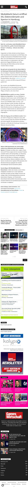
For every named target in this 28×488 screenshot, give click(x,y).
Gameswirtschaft (6, 21)
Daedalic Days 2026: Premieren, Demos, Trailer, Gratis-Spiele (14, 240)
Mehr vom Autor (19, 230)
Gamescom (3, 468)
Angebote (3, 470)
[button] (2, 485)
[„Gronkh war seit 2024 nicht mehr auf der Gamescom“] (21, 384)
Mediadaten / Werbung (15, 484)
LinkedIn (21, 190)
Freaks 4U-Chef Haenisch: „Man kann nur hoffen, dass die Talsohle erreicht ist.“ (21, 223)
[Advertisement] (14, 2)
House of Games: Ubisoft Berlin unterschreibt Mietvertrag (6, 403)
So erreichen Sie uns (6, 484)
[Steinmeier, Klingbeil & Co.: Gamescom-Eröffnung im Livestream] (21, 397)
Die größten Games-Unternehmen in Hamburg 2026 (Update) (23, 240)
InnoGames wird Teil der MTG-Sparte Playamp (14, 251)
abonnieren (17, 188)
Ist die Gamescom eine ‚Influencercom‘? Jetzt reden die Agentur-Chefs (6, 390)
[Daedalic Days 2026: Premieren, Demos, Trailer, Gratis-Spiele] (14, 235)
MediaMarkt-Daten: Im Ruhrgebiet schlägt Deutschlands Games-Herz (5, 240)
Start (1, 10)
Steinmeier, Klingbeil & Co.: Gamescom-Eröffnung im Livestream (21, 403)
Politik (2, 466)
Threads (10, 192)
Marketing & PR (4, 461)
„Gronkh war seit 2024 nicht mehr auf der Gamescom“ (20, 390)
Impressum (4, 482)
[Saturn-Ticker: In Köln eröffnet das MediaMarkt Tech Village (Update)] (23, 247)
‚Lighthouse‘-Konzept (21, 78)
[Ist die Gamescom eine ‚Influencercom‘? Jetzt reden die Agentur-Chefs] (7, 384)
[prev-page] (13, 256)
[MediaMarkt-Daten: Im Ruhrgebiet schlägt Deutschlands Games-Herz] (5, 235)
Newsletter (24, 484)
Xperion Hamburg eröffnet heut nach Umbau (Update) (6, 222)
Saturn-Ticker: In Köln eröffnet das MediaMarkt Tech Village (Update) (22, 252)
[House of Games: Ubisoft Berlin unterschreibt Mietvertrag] (7, 397)
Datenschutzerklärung (12, 482)
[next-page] (15, 256)
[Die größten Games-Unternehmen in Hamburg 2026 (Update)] (23, 235)
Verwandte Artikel (9, 230)
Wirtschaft (6, 10)
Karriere (2, 475)
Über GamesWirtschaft (22, 482)
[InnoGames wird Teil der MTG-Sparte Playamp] (14, 247)
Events (2, 472)
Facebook (3, 192)
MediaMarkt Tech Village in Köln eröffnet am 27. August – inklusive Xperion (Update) (4, 252)
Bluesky (15, 192)
